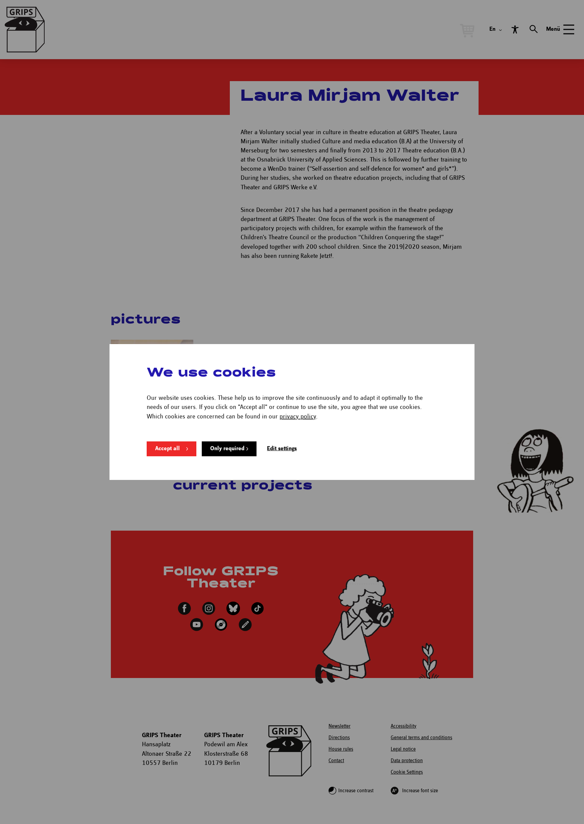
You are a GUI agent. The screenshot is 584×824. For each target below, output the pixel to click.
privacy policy (297, 416)
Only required (227, 448)
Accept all (167, 448)
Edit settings (282, 448)
